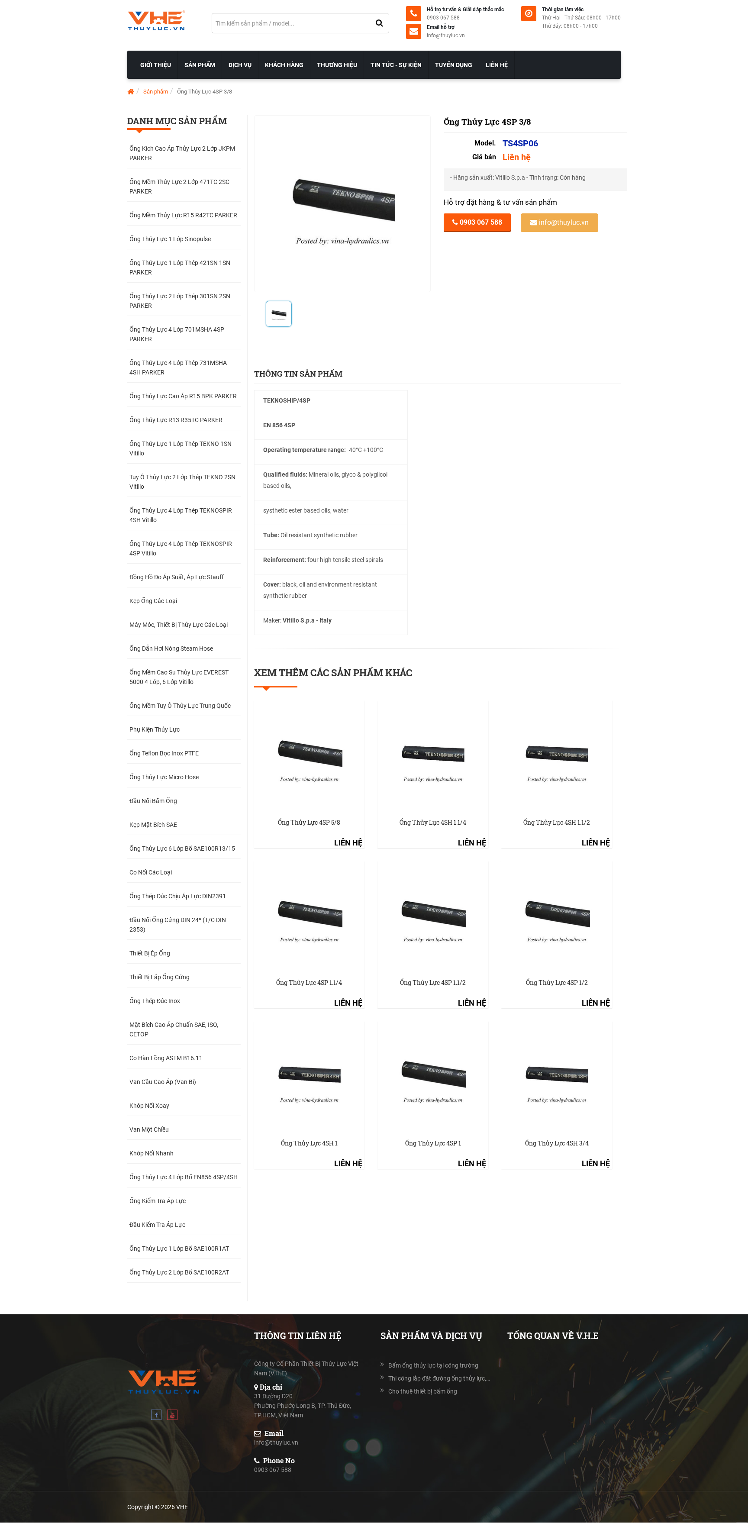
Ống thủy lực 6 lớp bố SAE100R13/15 (182, 848)
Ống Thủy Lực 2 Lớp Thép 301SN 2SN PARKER (179, 301)
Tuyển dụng (453, 64)
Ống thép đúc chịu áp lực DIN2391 (177, 896)
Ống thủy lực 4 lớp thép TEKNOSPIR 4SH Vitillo (180, 515)
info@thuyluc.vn (446, 35)
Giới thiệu (155, 64)
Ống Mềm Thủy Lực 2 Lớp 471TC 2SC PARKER (179, 186)
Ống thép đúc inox (154, 1000)
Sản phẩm (199, 64)
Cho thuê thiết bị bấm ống (422, 1391)
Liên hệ (497, 64)
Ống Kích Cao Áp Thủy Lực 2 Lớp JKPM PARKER (182, 153)
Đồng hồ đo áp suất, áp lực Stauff (176, 577)
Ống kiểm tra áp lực (157, 1200)
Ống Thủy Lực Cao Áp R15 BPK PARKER (183, 396)
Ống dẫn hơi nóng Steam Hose (171, 648)
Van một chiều (149, 1129)
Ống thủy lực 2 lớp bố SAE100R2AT (179, 1272)
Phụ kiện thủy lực (154, 729)
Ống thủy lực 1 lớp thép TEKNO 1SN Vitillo (180, 448)
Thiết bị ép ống (149, 953)
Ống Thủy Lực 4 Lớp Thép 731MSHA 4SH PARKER (178, 367)
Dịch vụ (240, 64)
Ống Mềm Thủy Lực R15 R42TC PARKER (183, 215)
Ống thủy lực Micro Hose (164, 777)
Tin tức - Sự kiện (396, 64)
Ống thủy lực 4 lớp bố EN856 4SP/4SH (183, 1177)
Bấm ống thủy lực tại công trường (433, 1365)
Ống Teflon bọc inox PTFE (164, 753)
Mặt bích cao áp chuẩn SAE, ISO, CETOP (173, 1029)
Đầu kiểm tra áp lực (157, 1224)
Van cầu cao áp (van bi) (162, 1081)
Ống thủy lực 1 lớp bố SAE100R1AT (179, 1248)
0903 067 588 (443, 18)
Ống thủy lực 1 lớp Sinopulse (170, 239)
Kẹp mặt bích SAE (153, 824)
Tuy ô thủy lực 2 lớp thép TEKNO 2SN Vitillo (182, 482)
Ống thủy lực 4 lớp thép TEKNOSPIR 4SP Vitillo (180, 548)
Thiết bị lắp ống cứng (159, 977)
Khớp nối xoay (149, 1105)
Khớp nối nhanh (151, 1153)
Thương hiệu (337, 64)
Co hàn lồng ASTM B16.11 (166, 1058)
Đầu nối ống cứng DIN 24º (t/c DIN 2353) (177, 924)
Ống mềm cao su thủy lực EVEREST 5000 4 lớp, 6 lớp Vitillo (179, 677)
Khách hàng (284, 64)
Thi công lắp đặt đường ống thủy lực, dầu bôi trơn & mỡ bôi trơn (439, 1378)
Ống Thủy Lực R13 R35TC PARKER (175, 419)
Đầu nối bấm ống (153, 800)
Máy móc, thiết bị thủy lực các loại (178, 624)
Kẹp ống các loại (153, 600)
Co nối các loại (150, 872)
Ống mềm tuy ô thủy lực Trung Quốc (180, 705)
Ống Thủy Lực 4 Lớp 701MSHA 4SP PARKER (176, 334)
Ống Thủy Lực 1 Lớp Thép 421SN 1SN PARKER (179, 267)
